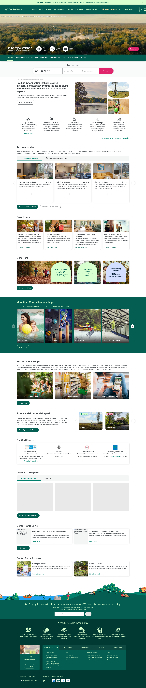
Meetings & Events (92, 9)
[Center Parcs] (13, 9)
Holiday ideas (59, 9)
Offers (48, 9)
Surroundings (55, 57)
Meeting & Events (112, 655)
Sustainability (70, 660)
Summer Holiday (111, 9)
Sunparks (110, 660)
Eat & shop (44, 57)
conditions (69, 609)
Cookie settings (51, 661)
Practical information (70, 57)
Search (106, 71)
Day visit (84, 57)
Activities (34, 57)
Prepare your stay (92, 652)
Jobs (108, 652)
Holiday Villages (37, 9)
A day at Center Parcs (93, 655)
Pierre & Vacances (112, 657)
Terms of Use (50, 652)
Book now (105, 2)
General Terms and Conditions (52, 658)
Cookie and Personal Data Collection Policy (52, 664)
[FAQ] (140, 9)
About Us (48, 667)
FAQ (67, 652)
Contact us (69, 655)
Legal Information (51, 655)
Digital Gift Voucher (72, 657)
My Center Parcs (92, 660)
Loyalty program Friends (94, 657)
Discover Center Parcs (75, 9)
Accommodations (22, 57)
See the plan (28, 133)
